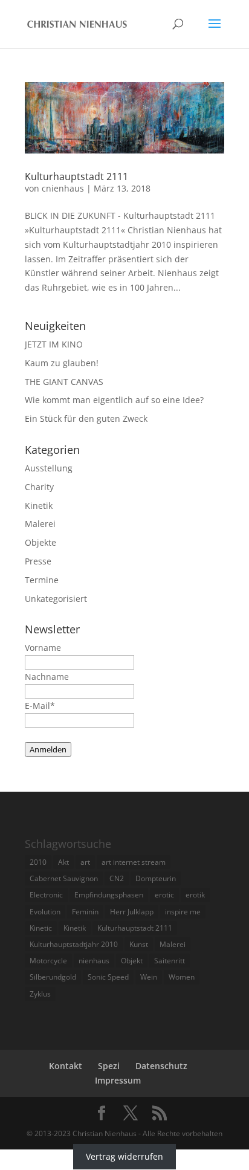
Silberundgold (53, 977)
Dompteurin (155, 878)
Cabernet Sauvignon (64, 878)
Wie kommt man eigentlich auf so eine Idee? (114, 400)
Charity (39, 487)
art (85, 862)
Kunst (138, 944)
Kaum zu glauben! (62, 363)
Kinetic (41, 928)
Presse (38, 561)
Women (182, 977)
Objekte (40, 542)
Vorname (43, 647)
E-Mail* (40, 705)
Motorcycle (48, 960)
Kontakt (65, 1065)
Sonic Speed (108, 977)
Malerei (40, 523)
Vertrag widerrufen (124, 1156)
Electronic (46, 895)
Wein (148, 977)
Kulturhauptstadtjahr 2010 (74, 944)
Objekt (132, 960)
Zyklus (40, 994)
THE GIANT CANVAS (64, 381)
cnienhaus (63, 188)
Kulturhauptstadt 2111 (76, 176)
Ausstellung (49, 468)
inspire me (183, 912)
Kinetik (39, 505)
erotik (195, 895)
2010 (38, 862)
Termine (42, 580)
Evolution (45, 912)
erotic (164, 895)
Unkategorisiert (56, 598)
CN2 (116, 878)
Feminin (85, 912)
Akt (63, 862)
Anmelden (48, 749)
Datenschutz (161, 1065)
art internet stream (134, 862)
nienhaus (94, 960)
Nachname (47, 676)
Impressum (118, 1080)
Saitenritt (169, 960)
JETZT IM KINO (54, 344)
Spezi (109, 1065)
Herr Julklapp (132, 912)
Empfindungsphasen (108, 895)
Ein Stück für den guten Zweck (86, 418)
